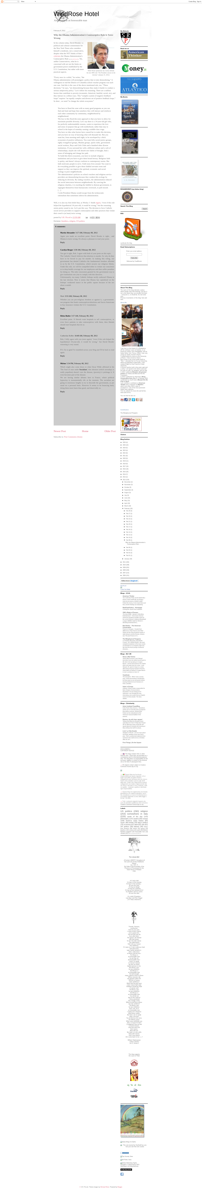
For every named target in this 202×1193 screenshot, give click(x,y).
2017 (124, 466)
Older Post (110, 431)
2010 (124, 565)
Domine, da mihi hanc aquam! (132, 719)
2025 (124, 445)
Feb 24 (128, 516)
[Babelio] (141, 399)
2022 (124, 453)
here (143, 298)
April (126, 503)
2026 (124, 442)
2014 (124, 474)
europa (145, 819)
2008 (124, 570)
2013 (124, 477)
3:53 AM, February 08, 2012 (76, 296)
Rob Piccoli (123, 585)
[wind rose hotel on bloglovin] (129, 582)
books (131, 822)
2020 (124, 458)
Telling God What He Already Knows (133, 721)
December (127, 482)
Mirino (63, 363)
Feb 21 (128, 521)
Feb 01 (128, 555)
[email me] (122, 399)
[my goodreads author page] (129, 399)
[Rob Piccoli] (121, 587)
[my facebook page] (126, 399)
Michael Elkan (104, 1187)
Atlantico (140, 384)
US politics (80, 221)
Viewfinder (126, 675)
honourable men (140, 832)
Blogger (120, 1187)
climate (122, 833)
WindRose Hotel (76, 13)
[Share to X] (95, 218)
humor (135, 828)
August (126, 492)
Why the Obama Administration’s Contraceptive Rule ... (136, 543)
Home (85, 431)
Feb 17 (128, 527)
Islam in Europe (128, 686)
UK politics (124, 826)
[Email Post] (86, 217)
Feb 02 (128, 552)
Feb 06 (128, 547)
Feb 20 (128, 524)
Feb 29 (128, 511)
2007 (124, 573)
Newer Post (60, 431)
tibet (136, 824)
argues (98, 203)
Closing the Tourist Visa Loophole (132, 609)
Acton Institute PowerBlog (131, 706)
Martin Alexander (67, 233)
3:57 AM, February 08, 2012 (82, 316)
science (131, 830)
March (126, 506)
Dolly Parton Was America (130, 708)
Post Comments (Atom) (73, 437)
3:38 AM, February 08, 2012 (85, 250)
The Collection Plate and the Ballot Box (134, 598)
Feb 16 (128, 529)
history (141, 821)
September (127, 490)
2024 (124, 447)
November (127, 484)
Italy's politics (143, 822)
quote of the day (134, 816)
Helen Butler (65, 316)
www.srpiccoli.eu (125, 392)
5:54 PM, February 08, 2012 (77, 363)
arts (143, 824)
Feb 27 (128, 513)
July (125, 495)
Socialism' (83, 369)
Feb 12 (128, 535)
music (122, 822)
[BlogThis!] (93, 218)
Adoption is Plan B (128, 732)
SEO (137, 1164)
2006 (124, 575)
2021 (124, 455)
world (136, 819)
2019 (124, 461)
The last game (127, 677)
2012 (124, 479)
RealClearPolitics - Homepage (132, 607)
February (127, 508)
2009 (124, 567)
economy (127, 824)
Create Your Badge (125, 589)
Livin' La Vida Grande (130, 731)
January (127, 559)
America (129, 821)
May (125, 500)
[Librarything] (137, 399)
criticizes (57, 56)
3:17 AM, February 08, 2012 (87, 233)
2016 (124, 469)
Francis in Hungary (128, 629)
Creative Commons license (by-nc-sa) (133, 765)
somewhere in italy (137, 814)
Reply (62, 242)
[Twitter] (133, 399)
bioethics (64, 221)
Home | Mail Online (129, 657)
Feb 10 (128, 537)
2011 (124, 562)
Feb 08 (128, 540)
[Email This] (91, 218)
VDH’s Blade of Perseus (130, 612)
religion (72, 221)
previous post (75, 59)
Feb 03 (128, 550)
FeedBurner (138, 261)
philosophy (124, 819)
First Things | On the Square (132, 742)
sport (138, 830)
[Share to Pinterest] (99, 218)
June (126, 498)
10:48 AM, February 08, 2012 (86, 336)
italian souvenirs (132, 833)
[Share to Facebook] (97, 218)
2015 (124, 471)
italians (136, 826)
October (127, 487)
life (138, 833)
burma (143, 828)
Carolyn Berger (66, 250)
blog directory (134, 1166)
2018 (124, 463)
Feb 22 (128, 519)
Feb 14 (128, 532)
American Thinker (128, 596)
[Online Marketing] (128, 1163)
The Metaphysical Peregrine (129, 413)
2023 (124, 450)
